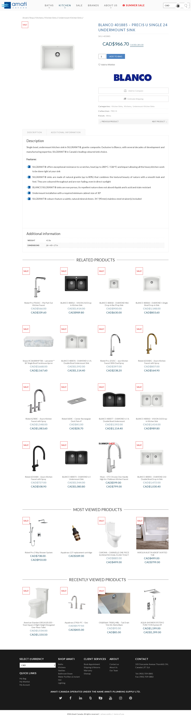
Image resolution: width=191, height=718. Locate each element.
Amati (25, 17)
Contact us (114, 664)
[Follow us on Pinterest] (130, 698)
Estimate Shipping (135, 99)
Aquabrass (80, 561)
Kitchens (39, 17)
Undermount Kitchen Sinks (70, 17)
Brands (93, 5)
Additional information (66, 132)
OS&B (117, 637)
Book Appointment (92, 664)
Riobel (155, 376)
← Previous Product (109, 121)
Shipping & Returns (92, 667)
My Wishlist (24, 681)
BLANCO (79, 318)
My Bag (22, 678)
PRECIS (114, 111)
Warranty (88, 670)
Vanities (61, 670)
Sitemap (87, 673)
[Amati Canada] (14, 5)
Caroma (117, 567)
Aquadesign (156, 637)
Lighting (61, 683)
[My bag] (178, 5)
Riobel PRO (42, 318)
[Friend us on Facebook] (70, 698)
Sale (79, 5)
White (108, 116)
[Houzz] (90, 698)
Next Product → (159, 121)
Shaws (42, 376)
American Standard (42, 640)
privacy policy (106, 714)
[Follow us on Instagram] (120, 698)
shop (31, 17)
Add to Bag (115, 56)
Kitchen (65, 5)
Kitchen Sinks (51, 17)
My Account (24, 685)
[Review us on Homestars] (100, 698)
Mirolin (156, 567)
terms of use (119, 714)
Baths (49, 5)
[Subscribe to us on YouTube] (110, 698)
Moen (117, 492)
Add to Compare (135, 90)
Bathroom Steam (65, 673)
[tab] (34, 132)
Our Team (114, 670)
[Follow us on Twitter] (60, 698)
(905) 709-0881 (146, 673)
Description (34, 132)
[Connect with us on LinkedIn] (80, 698)
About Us (110, 5)
